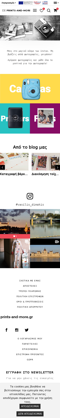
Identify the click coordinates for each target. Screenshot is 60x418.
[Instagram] (16, 330)
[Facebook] (6, 330)
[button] (2, 167)
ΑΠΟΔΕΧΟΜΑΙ (30, 406)
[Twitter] (27, 330)
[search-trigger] (48, 10)
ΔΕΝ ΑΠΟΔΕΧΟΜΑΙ (30, 413)
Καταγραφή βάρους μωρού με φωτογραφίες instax (14, 174)
